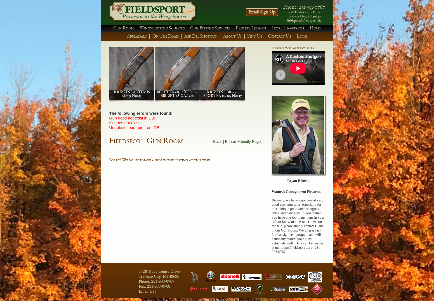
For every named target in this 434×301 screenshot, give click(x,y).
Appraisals (137, 36)
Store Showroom (287, 28)
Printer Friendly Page (243, 141)
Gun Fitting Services (210, 28)
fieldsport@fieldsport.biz (304, 21)
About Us (232, 36)
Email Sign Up (262, 12)
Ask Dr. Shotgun (200, 36)
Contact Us (279, 36)
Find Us (254, 36)
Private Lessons (251, 28)
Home (315, 28)
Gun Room (123, 28)
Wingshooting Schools (162, 28)
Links (302, 36)
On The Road (165, 36)
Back (217, 141)
